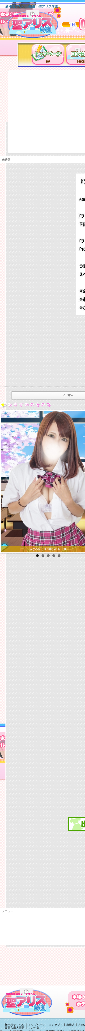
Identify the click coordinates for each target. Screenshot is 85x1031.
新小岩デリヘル (15, 1025)
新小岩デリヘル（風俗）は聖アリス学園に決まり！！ (39, 25)
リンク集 (33, 1027)
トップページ (36, 1025)
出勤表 (70, 1025)
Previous (4, 480)
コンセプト (56, 1025)
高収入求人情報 (15, 1027)
